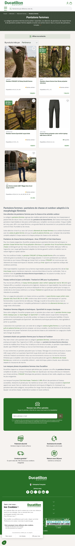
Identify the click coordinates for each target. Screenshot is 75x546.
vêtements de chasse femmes (43, 230)
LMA (26, 298)
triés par (16, 42)
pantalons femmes (18, 217)
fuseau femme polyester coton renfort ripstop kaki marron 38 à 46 (45, 283)
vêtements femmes (56, 303)
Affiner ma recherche (39, 36)
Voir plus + (9, 426)
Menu (5, 10)
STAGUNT (49, 260)
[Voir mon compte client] (68, 3)
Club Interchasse (24, 380)
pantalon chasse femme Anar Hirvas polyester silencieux (22, 244)
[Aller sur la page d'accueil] (13, 3)
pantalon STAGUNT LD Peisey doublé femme (38, 255)
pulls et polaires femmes (41, 233)
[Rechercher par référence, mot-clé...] (11, 9)
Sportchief (34, 315)
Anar (42, 262)
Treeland (38, 290)
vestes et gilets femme (16, 233)
